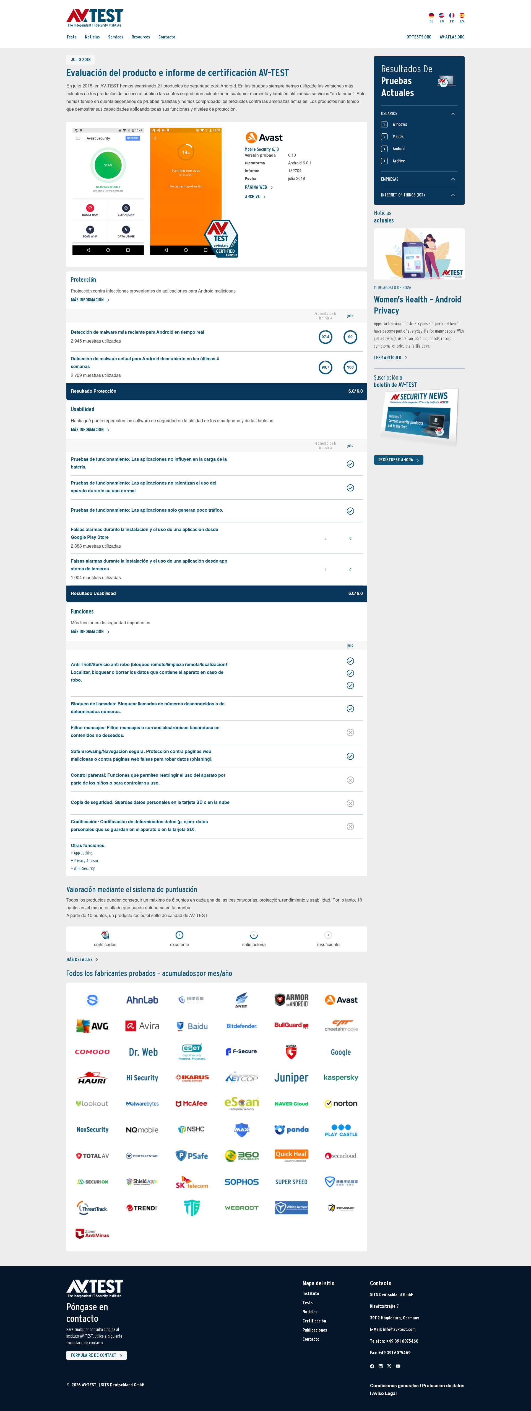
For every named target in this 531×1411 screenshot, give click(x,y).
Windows (400, 124)
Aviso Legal (384, 1394)
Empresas (389, 179)
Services (115, 36)
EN (442, 21)
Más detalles (79, 959)
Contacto (166, 36)
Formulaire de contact (93, 1355)
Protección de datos (443, 1386)
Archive (252, 196)
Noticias (92, 36)
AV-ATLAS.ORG (452, 36)
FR (452, 21)
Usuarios (389, 113)
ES (462, 21)
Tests (71, 36)
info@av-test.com (399, 1329)
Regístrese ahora (395, 459)
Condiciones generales (394, 1386)
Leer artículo (387, 357)
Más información (87, 299)
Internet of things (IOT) (403, 195)
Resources (141, 36)
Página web (256, 187)
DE (431, 21)
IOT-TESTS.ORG (418, 36)
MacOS (398, 136)
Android (399, 148)
